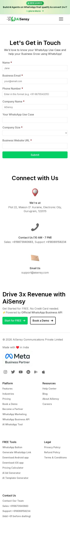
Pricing (6, 398)
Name (7, 62)
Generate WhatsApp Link (16, 452)
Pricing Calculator (12, 467)
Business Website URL (17, 140)
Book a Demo (9, 404)
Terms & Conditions (55, 457)
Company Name (13, 101)
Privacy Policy (52, 447)
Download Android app (15, 457)
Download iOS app (13, 462)
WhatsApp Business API (15, 419)
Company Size (12, 127)
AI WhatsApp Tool (12, 424)
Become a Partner (12, 409)
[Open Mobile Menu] (61, 19)
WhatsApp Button (12, 447)
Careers (47, 404)
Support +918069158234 (16, 511)
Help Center (49, 388)
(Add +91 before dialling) (16, 516)
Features (7, 388)
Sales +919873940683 (15, 506)
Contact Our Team (13, 500)
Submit (35, 154)
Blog (45, 393)
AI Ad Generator (11, 472)
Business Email (12, 75)
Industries (8, 393)
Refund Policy (52, 452)
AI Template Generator (15, 478)
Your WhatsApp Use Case (18, 114)
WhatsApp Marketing (14, 414)
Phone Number (12, 88)
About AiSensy (50, 398)
